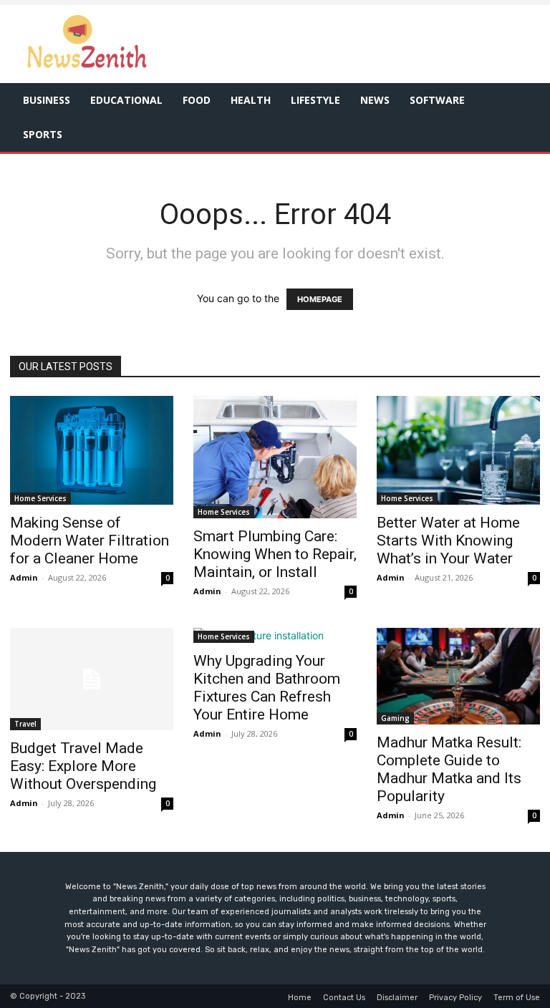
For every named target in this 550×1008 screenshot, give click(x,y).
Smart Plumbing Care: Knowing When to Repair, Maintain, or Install (275, 554)
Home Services (40, 498)
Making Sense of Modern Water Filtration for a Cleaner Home (89, 540)
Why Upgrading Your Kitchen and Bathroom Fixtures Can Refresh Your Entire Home (266, 687)
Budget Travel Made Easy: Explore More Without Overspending (83, 766)
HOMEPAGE (319, 299)
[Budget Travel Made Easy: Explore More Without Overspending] (91, 679)
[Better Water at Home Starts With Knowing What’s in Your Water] (458, 450)
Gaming (395, 718)
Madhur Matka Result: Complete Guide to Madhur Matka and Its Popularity (449, 769)
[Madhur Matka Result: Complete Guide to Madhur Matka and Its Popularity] (458, 676)
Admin (24, 577)
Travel (25, 724)
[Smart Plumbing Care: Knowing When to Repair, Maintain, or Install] (275, 457)
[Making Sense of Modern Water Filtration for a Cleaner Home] (91, 450)
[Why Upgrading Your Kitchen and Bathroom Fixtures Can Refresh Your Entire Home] (275, 635)
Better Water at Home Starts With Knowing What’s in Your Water (448, 540)
